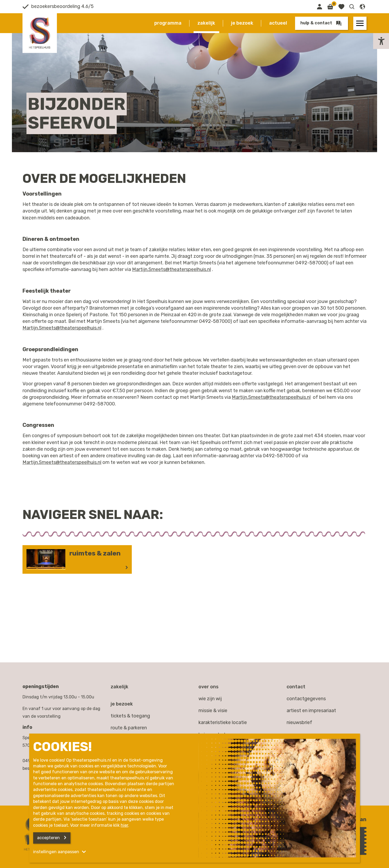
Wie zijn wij (210, 699)
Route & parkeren (129, 728)
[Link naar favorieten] (341, 6)
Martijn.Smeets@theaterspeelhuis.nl (171, 269)
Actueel (278, 23)
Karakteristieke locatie (222, 722)
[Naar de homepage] (39, 33)
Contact (296, 687)
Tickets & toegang (130, 716)
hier (124, 825)
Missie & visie (212, 710)
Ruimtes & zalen (95, 553)
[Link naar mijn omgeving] (319, 6)
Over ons (208, 687)
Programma (168, 23)
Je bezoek (242, 23)
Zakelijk (206, 23)
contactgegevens (306, 699)
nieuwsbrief (299, 722)
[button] (352, 6)
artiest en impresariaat (311, 710)
